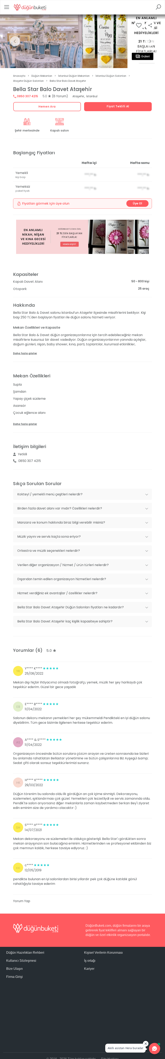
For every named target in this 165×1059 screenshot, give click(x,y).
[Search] (158, 8)
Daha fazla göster (25, 353)
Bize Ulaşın (14, 968)
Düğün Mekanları (41, 76)
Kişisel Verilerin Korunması (103, 952)
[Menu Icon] (6, 8)
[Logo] (30, 7)
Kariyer (89, 968)
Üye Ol (137, 203)
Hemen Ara (47, 107)
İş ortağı (89, 960)
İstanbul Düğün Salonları (111, 76)
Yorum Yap (21, 901)
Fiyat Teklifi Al (118, 106)
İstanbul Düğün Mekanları (74, 76)
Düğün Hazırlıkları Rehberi (25, 952)
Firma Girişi (14, 976)
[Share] (150, 25)
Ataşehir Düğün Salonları (28, 81)
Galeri (145, 56)
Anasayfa (19, 76)
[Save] (139, 25)
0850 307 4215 (27, 96)
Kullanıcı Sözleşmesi (21, 960)
